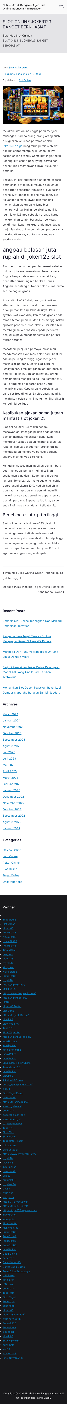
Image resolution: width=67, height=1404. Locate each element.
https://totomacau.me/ (16, 1101)
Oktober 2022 (12, 809)
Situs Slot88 (10, 1223)
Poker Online (11, 862)
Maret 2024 (10, 714)
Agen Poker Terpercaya (16, 1271)
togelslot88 (9, 1184)
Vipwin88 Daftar (12, 1006)
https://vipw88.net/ (14, 984)
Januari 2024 (11, 720)
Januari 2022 (11, 828)
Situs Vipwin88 (11, 1340)
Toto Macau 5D (11, 1067)
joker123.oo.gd (13, 146)
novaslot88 (9, 1097)
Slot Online (25, 80)
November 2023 (13, 727)
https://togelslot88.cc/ (16, 1015)
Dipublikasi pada (22, 73)
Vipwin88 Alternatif (14, 1314)
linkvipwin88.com (13, 1080)
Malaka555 (9, 989)
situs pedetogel (11, 1119)
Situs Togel (9, 1297)
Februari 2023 (12, 784)
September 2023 (14, 739)
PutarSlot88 (9, 932)
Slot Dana (8, 1010)
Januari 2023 (11, 790)
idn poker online (12, 1049)
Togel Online (11, 875)
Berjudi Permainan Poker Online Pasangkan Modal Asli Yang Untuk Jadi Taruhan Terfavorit (31, 672)
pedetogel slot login (14, 1114)
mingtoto (8, 954)
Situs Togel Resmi (13, 1093)
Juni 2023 (9, 758)
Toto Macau (9, 949)
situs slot (8, 1192)
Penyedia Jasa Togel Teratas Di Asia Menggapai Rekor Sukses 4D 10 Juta (27, 638)
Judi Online (10, 856)
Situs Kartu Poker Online (17, 1062)
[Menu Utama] (61, 7)
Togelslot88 (9, 919)
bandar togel (10, 1149)
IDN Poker (8, 1275)
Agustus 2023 (12, 746)
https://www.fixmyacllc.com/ (19, 993)
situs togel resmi (12, 1106)
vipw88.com (10, 1041)
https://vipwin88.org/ (15, 997)
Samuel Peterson (18, 67)
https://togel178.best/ (15, 1205)
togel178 (8, 963)
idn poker (8, 967)
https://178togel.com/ (15, 1201)
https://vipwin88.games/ (17, 1036)
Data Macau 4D (12, 1262)
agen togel (9, 1305)
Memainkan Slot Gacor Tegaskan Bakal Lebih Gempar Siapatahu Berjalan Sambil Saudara (33, 690)
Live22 (6, 1175)
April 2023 (10, 771)
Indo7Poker (9, 1053)
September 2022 (14, 815)
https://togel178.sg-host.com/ (20, 1210)
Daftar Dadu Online (14, 1266)
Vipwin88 (8, 928)
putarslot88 (9, 1179)
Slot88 (6, 1001)
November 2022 (13, 803)
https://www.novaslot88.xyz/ (19, 1153)
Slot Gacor (9, 923)
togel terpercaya (12, 1123)
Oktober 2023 (12, 733)
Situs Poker (9, 1136)
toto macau (9, 1145)
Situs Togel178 (11, 1032)
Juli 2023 (9, 752)
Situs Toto (8, 1132)
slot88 (6, 1088)
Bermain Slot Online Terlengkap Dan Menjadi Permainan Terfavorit (32, 623)
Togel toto (8, 1292)
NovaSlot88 (9, 936)
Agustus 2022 (12, 822)
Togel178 (8, 1027)
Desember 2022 (13, 796)
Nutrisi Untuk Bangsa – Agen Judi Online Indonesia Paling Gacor (24, 6)
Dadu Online (10, 1253)
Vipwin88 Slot (11, 1023)
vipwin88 (8, 1019)
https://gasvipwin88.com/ (17, 1084)
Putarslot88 (9, 1323)
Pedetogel (8, 1301)
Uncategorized (12, 881)
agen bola (8, 1344)
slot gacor (8, 1197)
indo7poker (9, 1045)
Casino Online (12, 850)
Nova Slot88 (10, 941)
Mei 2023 (9, 765)
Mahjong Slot (10, 1227)
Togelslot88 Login (13, 1140)
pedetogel (8, 1110)
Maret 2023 (10, 777)
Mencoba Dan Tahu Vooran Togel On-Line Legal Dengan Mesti (30, 654)
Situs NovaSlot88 (13, 1357)
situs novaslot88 (12, 1318)
